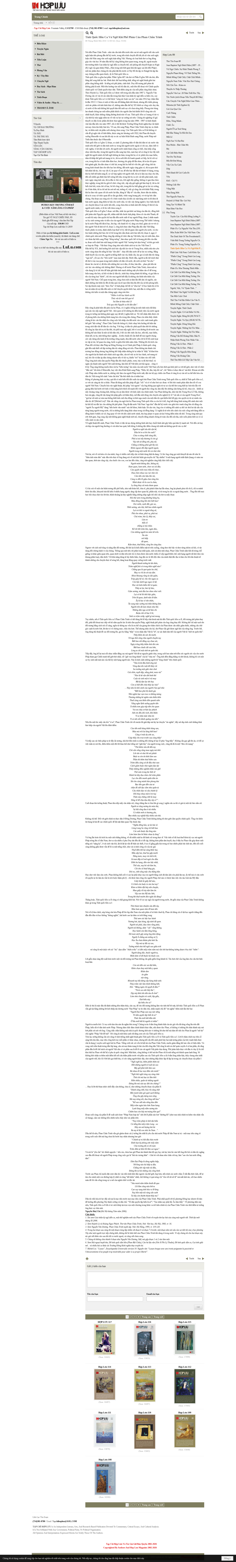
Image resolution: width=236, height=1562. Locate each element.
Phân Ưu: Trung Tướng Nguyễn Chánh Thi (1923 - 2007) (186, 244)
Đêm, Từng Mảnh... (174, 121)
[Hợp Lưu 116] (144, 1340)
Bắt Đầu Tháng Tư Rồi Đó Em (179, 133)
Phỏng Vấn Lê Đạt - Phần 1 (181, 344)
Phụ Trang (170, 212)
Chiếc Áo (170, 125)
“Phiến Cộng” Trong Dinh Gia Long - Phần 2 (186, 260)
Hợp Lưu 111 (104, 1412)
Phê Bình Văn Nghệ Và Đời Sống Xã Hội (186, 292)
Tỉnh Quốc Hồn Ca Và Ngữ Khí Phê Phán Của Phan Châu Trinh (186, 248)
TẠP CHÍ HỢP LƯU (42, 152)
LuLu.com (74, 233)
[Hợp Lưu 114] (104, 1384)
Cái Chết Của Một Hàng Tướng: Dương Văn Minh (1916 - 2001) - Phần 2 (186, 276)
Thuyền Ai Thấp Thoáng (176, 89)
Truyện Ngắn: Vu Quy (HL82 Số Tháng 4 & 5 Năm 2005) (186, 320)
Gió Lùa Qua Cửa (173, 109)
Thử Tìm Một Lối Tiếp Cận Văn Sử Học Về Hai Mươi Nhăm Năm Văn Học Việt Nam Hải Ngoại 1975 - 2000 (186, 360)
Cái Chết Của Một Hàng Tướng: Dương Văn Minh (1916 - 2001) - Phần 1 (186, 272)
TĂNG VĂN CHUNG (43, 149)
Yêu (168, 177)
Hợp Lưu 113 (144, 1367)
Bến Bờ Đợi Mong (174, 161)
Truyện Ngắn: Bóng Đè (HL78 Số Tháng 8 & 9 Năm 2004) (186, 316)
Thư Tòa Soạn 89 (173, 61)
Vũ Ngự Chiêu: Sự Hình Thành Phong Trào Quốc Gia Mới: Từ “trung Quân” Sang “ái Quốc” (184, 69)
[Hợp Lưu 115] (184, 1339)
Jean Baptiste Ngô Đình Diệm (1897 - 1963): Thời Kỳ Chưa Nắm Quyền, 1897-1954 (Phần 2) (186, 224)
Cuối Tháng (171, 113)
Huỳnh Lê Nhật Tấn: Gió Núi (178, 200)
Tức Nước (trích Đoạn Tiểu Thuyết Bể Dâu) (184, 97)
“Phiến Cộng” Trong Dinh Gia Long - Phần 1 (186, 256)
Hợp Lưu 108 (105, 1459)
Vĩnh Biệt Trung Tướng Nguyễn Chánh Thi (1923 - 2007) (186, 240)
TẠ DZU (37, 133)
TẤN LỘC (38, 146)
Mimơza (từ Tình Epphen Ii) (178, 105)
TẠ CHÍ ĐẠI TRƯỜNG (44, 127)
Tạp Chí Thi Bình (41, 155)
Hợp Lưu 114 (104, 1367)
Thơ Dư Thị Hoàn (173, 157)
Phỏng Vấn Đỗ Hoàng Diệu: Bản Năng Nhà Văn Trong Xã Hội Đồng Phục (186, 336)
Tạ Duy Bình (39, 130)
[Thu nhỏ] (87, 33)
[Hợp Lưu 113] (144, 1385)
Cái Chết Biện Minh (174, 153)
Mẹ (167, 149)
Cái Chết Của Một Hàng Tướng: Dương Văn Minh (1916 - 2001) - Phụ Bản (186, 284)
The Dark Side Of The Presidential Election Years (186, 236)
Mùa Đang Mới (172, 192)
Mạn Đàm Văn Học (174, 208)
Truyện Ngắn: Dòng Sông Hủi (182, 324)
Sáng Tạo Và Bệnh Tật (175, 204)
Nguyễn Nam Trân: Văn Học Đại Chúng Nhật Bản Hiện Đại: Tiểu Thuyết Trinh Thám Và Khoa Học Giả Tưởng (184, 81)
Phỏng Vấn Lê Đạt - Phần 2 (181, 348)
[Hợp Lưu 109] (184, 1431)
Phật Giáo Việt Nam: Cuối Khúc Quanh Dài (186, 252)
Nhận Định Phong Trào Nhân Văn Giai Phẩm (186, 340)
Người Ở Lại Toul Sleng (176, 129)
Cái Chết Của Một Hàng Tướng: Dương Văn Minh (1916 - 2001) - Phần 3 (186, 280)
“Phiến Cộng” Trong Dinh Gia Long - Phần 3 (186, 264)
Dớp (168, 169)
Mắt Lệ (169, 137)
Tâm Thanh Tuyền (41, 143)
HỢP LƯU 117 (105, 1322)
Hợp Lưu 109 (184, 1412)
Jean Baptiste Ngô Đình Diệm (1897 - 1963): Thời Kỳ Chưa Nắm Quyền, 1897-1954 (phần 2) (184, 65)
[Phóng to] (91, 33)
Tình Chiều (171, 117)
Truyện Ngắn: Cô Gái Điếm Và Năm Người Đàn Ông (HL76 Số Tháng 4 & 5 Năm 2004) (186, 312)
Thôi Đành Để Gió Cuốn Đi (177, 173)
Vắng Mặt (170, 188)
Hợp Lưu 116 (144, 1322)
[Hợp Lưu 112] (184, 1386)
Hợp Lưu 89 (169, 54)
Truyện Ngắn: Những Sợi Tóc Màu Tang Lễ (186, 328)
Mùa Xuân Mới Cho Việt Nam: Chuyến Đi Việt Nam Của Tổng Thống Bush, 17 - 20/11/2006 (186, 232)
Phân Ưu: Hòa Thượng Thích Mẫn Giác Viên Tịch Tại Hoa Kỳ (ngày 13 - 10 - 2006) (186, 268)
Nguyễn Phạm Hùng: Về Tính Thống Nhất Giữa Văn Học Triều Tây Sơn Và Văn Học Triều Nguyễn (184, 73)
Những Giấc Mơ (173, 184)
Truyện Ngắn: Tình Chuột (181, 308)
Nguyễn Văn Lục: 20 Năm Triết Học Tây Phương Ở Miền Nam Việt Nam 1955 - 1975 (184, 93)
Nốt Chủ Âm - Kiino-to (176, 85)
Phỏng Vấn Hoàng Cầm (180, 356)
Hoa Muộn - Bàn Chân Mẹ (177, 145)
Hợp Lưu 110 (144, 1412)
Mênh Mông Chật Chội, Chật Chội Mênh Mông (184, 77)
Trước (191, 33)
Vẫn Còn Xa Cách (173, 165)
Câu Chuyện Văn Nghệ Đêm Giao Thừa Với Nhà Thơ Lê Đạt (184, 101)
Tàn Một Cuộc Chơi (178, 296)
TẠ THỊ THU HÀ (41, 136)
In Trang (87, 1258)
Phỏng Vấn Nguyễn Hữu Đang (183, 352)
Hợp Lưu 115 (184, 1322)
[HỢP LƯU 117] (104, 1339)
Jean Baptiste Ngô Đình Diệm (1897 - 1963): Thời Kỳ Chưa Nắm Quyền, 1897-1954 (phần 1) (186, 220)
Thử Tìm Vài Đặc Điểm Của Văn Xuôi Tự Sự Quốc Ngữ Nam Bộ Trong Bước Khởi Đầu (186, 300)
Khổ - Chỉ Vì (171, 180)
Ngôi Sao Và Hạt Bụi (175, 141)
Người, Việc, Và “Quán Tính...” (183, 288)
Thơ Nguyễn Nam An (175, 196)
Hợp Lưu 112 (184, 1367)
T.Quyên (37, 124)
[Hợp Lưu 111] (104, 1431)
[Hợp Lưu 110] (144, 1432)
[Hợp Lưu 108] (105, 1478)
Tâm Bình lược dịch (42, 139)
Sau (199, 33)
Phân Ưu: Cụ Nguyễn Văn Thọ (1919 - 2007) (186, 228)
